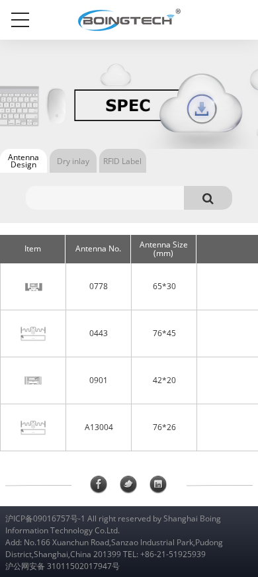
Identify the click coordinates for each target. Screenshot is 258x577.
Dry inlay (73, 161)
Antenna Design (23, 161)
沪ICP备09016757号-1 (45, 518)
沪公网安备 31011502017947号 (62, 566)
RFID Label (122, 161)
